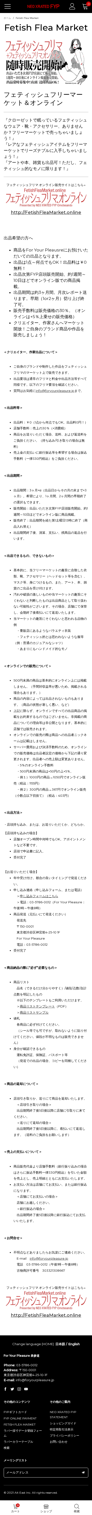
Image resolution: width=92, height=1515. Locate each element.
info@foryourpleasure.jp (55, 391)
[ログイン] (72, 6)
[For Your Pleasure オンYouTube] (26, 1389)
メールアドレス (17, 1472)
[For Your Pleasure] (43, 6)
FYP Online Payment (20, 1418)
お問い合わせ (58, 1441)
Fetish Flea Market (20, 1424)
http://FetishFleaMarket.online (46, 212)
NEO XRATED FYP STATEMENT (63, 1414)
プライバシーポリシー (64, 1435)
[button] (83, 1473)
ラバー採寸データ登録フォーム (23, 1433)
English (74, 1344)
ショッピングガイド (63, 1423)
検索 (7, 1448)
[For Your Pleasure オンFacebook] (5, 1389)
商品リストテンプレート (37, 1006)
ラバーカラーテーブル (18, 1441)
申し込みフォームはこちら (39, 896)
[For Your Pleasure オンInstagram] (19, 1389)
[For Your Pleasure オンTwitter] (12, 1389)
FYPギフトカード (15, 1412)
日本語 (60, 1344)
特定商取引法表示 (61, 1429)
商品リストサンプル (34, 1012)
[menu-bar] (11, 6)
